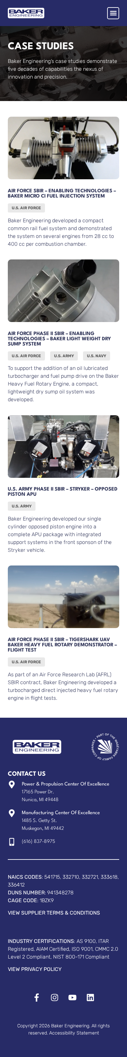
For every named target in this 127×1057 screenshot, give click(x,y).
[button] (113, 13)
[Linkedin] (90, 997)
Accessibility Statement (74, 1033)
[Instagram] (54, 997)
